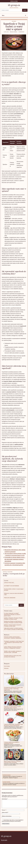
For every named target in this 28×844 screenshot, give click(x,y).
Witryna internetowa (6, 816)
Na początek (4, 840)
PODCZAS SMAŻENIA (9, 597)
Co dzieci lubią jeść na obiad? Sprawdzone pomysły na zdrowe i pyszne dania (12, 614)
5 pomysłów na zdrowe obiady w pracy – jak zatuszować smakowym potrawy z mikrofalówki (15, 559)
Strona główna (14, 1)
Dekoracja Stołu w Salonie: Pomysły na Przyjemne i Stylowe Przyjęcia (12, 776)
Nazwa (4, 810)
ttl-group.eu (14, 5)
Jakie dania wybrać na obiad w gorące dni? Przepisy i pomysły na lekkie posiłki (14, 629)
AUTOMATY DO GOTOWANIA (11, 585)
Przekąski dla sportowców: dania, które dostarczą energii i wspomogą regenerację (13, 689)
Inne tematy (7, 666)
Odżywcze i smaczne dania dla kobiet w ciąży (13, 594)
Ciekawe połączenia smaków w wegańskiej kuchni (11, 743)
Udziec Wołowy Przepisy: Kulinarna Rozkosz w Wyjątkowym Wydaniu (12, 647)
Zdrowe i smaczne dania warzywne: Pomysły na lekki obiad (12, 625)
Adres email (5, 812)
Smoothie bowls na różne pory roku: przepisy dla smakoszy (12, 656)
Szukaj (24, 10)
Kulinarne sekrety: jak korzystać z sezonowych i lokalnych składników (12, 637)
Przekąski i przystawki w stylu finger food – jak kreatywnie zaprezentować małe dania (14, 642)
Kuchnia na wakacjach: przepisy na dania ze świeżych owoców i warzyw (13, 783)
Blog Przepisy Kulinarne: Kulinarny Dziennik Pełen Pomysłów (12, 762)
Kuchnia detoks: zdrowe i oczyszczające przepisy (14, 589)
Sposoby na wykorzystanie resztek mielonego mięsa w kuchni (12, 707)
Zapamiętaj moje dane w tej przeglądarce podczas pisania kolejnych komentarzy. (12, 820)
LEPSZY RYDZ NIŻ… (9, 582)
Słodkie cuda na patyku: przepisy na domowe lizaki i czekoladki (12, 652)
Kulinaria (14, 21)
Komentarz (5, 799)
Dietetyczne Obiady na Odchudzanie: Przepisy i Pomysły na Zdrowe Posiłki (13, 622)
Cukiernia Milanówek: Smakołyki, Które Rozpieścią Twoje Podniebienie (13, 725)
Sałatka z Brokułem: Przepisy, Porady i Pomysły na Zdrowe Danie (13, 618)
